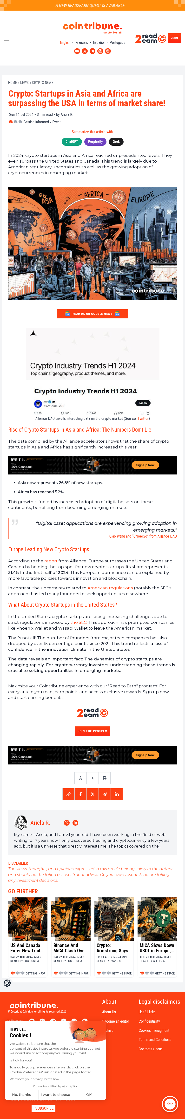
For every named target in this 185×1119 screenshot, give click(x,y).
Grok (116, 142)
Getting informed (36, 122)
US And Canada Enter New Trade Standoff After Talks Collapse (26, 948)
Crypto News (43, 83)
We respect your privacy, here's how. (35, 1079)
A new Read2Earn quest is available (82, 5)
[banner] (92, 465)
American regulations (110, 588)
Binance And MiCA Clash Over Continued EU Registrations (69, 948)
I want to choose (55, 1095)
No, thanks (21, 1095)
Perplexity (95, 142)
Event (56, 122)
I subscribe (43, 1108)
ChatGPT (72, 142)
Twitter (143, 418)
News (24, 83)
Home (12, 83)
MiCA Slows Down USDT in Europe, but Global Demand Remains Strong (157, 948)
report (51, 561)
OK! (89, 1095)
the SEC (79, 622)
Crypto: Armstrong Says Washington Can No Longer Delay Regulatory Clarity (113, 948)
